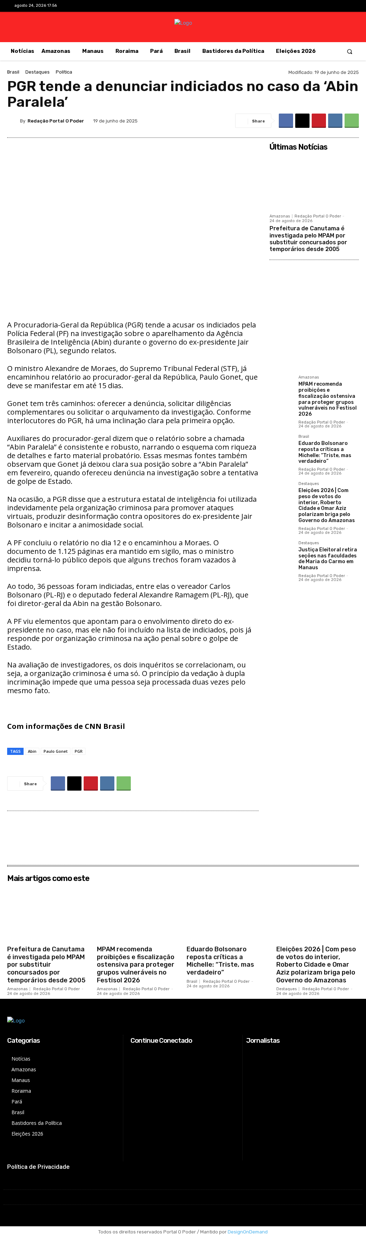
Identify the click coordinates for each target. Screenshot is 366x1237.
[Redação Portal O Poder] (13, 120)
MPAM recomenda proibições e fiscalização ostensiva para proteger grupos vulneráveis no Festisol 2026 (327, 399)
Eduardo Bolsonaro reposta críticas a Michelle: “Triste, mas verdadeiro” (324, 452)
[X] (335, 6)
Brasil (13, 72)
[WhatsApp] (352, 121)
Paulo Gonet (56, 751)
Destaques (37, 72)
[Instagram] (323, 6)
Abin (32, 751)
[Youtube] (346, 6)
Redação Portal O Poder (56, 121)
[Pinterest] (319, 121)
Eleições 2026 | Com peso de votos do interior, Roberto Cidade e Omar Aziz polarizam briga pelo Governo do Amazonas (326, 505)
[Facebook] (312, 6)
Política (64, 72)
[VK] (335, 121)
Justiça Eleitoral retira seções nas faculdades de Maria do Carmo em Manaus (327, 559)
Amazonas (279, 216)
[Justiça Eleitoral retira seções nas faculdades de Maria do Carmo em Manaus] (281, 552)
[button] (350, 51)
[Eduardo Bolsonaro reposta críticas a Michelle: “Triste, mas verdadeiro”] (281, 446)
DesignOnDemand (248, 1232)
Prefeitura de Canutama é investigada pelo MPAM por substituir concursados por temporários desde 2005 (308, 238)
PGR (79, 751)
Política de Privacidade (38, 1166)
